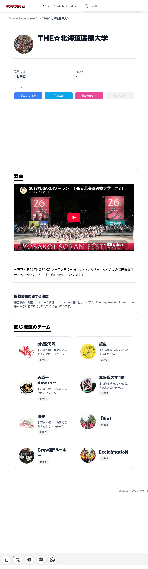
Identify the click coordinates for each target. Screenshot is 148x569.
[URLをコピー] (6, 559)
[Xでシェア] (17, 559)
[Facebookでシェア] (29, 559)
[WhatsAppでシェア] (52, 559)
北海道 (21, 76)
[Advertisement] (74, 128)
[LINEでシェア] (40, 559)
